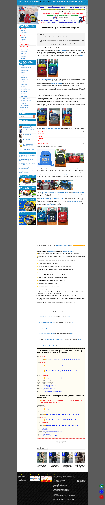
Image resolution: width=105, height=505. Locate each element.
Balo (81, 192)
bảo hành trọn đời (50, 204)
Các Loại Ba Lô (23, 28)
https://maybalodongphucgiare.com (63, 489)
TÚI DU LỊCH (40, 138)
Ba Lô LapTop (23, 30)
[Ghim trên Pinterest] (63, 442)
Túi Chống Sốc (24, 51)
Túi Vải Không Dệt (24, 49)
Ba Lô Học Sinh (24, 32)
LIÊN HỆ (20, 4)
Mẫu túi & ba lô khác (24, 46)
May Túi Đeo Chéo (24, 91)
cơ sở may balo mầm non (47, 79)
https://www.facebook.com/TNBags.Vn (51, 435)
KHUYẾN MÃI (23, 103)
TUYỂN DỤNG (80, 1)
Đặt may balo (76, 192)
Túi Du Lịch (22, 42)
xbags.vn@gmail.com (46, 428)
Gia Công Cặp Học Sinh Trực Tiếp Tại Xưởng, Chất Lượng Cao (27, 171)
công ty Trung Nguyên (69, 169)
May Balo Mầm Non (24, 77)
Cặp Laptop (23, 37)
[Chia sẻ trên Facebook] (57, 442)
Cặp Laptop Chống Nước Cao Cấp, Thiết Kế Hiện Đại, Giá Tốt (26, 160)
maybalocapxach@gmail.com (61, 482)
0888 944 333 (45, 375)
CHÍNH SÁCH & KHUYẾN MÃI (71, 1)
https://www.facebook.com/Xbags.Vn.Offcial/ (52, 431)
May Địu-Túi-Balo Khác (25, 94)
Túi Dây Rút (23, 56)
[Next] (85, 461)
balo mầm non (62, 50)
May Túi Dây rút (23, 93)
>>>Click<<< (74, 378)
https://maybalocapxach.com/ (49, 388)
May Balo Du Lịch (24, 72)
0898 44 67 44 (43, 417)
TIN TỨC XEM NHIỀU (23, 109)
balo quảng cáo (59, 245)
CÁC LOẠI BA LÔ (41, 131)
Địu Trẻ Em (23, 58)
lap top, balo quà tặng (55, 175)
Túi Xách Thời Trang (24, 44)
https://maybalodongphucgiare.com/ (50, 386)
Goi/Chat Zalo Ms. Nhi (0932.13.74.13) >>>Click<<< (63, 359)
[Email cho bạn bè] (61, 442)
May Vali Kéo (23, 86)
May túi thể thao (24, 96)
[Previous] (36, 461)
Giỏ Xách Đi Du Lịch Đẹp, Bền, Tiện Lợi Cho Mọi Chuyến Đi (27, 156)
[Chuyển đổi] (83, 131)
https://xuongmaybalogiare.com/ (62, 486)
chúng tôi (65, 175)
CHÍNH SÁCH (23, 101)
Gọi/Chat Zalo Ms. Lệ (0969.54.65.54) (58, 409)
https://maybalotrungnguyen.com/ (49, 385)
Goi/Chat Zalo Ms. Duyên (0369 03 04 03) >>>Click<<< (63, 365)
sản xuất (45, 198)
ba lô (48, 198)
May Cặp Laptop (24, 82)
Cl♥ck (68, 316)
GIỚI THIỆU (26, 1)
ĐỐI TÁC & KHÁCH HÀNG (24, 105)
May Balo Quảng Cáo (25, 70)
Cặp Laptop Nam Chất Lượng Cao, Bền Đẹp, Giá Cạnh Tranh (27, 164)
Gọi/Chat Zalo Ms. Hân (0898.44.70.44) (58, 414)
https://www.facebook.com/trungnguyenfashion (53, 393)
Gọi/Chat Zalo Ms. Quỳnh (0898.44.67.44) (59, 419)
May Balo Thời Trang (24, 79)
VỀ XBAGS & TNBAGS (24, 107)
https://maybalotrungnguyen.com (62, 490)
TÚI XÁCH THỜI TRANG (43, 141)
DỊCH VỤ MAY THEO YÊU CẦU (45, 1)
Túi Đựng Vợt (23, 53)
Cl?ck (72, 322)
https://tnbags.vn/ (46, 434)
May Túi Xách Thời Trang (25, 89)
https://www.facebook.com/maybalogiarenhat (53, 391)
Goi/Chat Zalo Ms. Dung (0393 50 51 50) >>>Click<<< (63, 370)
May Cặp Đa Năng (24, 84)
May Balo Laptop (24, 74)
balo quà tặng (66, 245)
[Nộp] (34, 116)
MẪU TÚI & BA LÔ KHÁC (43, 143)
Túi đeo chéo (23, 48)
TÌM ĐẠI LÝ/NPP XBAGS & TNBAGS (58, 1)
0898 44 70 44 (43, 411)
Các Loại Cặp (22, 35)
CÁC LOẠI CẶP (41, 133)
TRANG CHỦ (21, 1)
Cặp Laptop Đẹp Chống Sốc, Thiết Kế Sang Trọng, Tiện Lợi (27, 167)
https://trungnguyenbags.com (62, 491)
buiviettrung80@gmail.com (74, 201)
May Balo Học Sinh (24, 75)
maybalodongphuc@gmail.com (61, 485)
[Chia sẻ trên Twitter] (59, 442)
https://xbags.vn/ (45, 429)
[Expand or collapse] (84, 34)
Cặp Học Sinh (23, 39)
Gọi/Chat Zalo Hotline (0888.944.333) (58, 378)
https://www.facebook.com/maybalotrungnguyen (53, 389)
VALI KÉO (40, 136)
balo (41, 198)
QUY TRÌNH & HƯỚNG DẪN (34, 1)
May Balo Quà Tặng (24, 68)
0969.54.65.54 (43, 406)
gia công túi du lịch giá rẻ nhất (56, 198)
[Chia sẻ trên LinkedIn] (65, 442)
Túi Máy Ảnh (23, 55)
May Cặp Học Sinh (24, 81)
